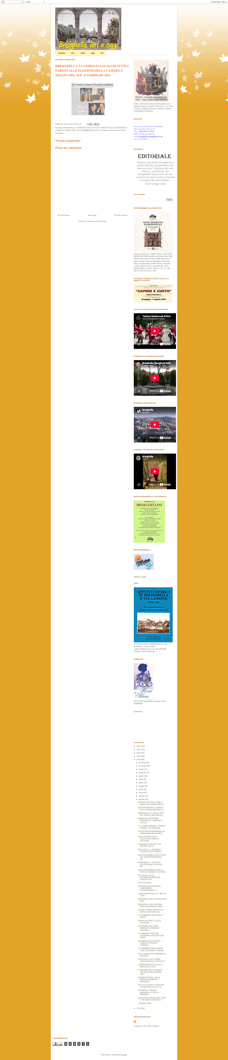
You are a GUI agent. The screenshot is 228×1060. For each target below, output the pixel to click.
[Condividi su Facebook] (95, 124)
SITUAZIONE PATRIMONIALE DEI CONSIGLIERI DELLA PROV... (151, 832)
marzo (141, 793)
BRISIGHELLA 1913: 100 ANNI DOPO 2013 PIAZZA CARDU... (151, 905)
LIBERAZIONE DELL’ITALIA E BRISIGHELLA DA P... (150, 966)
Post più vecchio (120, 215)
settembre (143, 773)
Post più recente (63, 215)
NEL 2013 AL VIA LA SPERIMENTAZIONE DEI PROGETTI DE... (149, 877)
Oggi (93, 53)
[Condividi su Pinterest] (98, 124)
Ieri (102, 53)
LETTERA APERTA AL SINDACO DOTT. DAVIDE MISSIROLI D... (151, 809)
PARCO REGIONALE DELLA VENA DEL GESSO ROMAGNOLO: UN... (151, 857)
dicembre (142, 763)
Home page (92, 215)
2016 (139, 750)
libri (73, 53)
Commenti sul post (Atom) (96, 221)
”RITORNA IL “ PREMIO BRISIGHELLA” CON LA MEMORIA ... (148, 992)
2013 (139, 760)
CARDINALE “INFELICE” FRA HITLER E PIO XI (149, 845)
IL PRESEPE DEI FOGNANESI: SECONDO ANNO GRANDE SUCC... (150, 972)
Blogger (124, 1055)
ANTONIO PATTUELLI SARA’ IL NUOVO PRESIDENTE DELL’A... (152, 803)
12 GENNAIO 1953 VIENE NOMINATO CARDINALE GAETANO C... (148, 928)
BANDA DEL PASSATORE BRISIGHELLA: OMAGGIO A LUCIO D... (150, 821)
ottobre (141, 769)
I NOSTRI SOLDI (144, 883)
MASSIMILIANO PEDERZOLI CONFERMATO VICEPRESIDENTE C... (149, 888)
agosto (141, 776)
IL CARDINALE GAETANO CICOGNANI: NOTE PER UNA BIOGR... (150, 935)
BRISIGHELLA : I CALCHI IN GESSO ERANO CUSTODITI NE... (150, 864)
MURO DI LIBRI (140, 577)
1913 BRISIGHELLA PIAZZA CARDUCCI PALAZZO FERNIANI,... (149, 943)
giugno (141, 783)
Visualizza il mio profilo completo (146, 1026)
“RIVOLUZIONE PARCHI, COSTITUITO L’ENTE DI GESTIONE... (148, 839)
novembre (143, 766)
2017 (139, 746)
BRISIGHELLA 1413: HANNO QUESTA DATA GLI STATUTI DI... (152, 960)
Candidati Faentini (107, 130)
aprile (141, 789)
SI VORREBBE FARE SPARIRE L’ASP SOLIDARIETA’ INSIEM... (151, 949)
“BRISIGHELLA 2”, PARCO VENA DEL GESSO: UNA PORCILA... (151, 814)
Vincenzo (61, 53)
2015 (139, 753)
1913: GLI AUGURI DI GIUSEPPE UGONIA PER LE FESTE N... (151, 986)
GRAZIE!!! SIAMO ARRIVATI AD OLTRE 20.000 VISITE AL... (150, 911)
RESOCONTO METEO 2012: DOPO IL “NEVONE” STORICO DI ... (152, 999)
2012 (139, 1008)
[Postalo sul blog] (90, 124)
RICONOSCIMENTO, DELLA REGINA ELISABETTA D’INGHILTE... (149, 980)
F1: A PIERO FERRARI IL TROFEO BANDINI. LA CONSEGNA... (152, 827)
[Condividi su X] (93, 124)
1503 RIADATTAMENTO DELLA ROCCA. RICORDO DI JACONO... (152, 871)
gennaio (142, 799)
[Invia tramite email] (88, 124)
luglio (141, 779)
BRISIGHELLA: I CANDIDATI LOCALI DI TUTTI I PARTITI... (150, 851)
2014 (139, 756)
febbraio (142, 796)
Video (83, 53)
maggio (142, 786)
